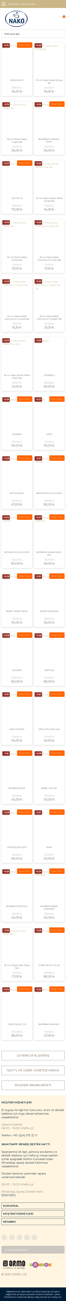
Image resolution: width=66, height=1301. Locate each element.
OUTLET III (17, 198)
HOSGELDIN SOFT (17, 847)
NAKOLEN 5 (16, 80)
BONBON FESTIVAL (17, 906)
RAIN (49, 847)
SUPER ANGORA (49, 611)
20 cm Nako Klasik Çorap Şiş (49, 81)
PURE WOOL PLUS (49, 965)
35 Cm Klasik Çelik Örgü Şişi (17, 966)
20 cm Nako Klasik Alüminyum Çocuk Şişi (17, 317)
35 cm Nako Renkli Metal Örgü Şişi (17, 376)
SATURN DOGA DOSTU (17, 552)
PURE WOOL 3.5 (17, 1024)
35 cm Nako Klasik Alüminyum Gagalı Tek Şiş (49, 317)
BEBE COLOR (49, 788)
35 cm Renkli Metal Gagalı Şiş (17, 140)
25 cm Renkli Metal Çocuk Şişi (17, 258)
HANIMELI (49, 375)
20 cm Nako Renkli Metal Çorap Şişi (49, 199)
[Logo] (16, 19)
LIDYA (49, 434)
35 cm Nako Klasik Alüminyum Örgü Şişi (49, 258)
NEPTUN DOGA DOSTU (49, 493)
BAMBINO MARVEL (49, 1024)
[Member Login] (53, 19)
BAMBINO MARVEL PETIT (49, 140)
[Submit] (60, 1250)
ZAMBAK (17, 434)
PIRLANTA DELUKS (49, 729)
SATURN (16, 670)
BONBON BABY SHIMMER (49, 907)
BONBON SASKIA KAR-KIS (49, 553)
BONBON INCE (17, 788)
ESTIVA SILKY (17, 493)
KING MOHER (17, 729)
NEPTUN (49, 670)
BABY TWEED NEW (16, 611)
